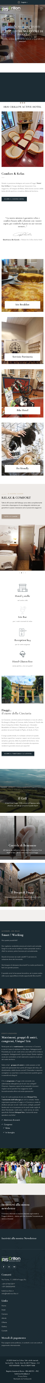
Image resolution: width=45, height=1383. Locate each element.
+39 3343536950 (8, 1287)
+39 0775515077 (8, 1284)
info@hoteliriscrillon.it (10, 1294)
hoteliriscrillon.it (8, 1291)
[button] (22, 1019)
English (23, 2)
